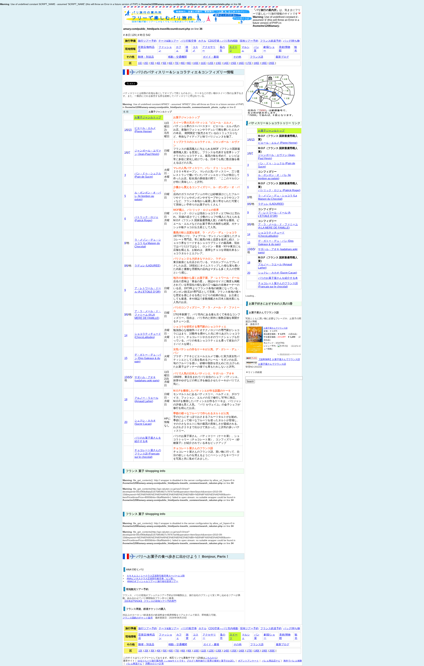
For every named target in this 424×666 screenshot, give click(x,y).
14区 (226, 63)
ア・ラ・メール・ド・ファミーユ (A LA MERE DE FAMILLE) (147, 314)
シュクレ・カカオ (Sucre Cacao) (277, 272)
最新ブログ (282, 56)
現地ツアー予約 (249, 40)
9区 (189, 63)
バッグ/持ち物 (291, 40)
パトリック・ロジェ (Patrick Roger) (279, 190)
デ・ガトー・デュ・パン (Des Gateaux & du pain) (147, 358)
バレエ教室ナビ (134, 663)
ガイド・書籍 (211, 56)
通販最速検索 (285, 354)
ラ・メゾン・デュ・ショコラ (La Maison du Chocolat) (147, 243)
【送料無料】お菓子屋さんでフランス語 (279, 359)
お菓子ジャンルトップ (147, 117)
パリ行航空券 (188, 40)
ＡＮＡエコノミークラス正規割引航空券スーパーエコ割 (156, 576)
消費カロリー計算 (154, 663)
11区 (203, 63)
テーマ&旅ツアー (168, 40)
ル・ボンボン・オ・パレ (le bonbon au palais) (147, 196)
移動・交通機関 (177, 56)
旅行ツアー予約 (147, 40)
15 (130, 129)
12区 (211, 63)
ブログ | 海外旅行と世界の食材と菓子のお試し (211, 661)
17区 (249, 63)
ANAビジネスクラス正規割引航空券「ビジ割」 (151, 578)
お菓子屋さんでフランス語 (276, 328)
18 (125, 399)
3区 (152, 63)
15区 (234, 63)
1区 (140, 63)
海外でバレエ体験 (292, 661)
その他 (237, 56)
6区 (171, 63)
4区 (158, 63)
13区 (218, 63)
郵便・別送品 (146, 56)
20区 (272, 63)
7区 (177, 63)
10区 (196, 63)
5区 (164, 63)
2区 (146, 63)
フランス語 (256, 56)
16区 (241, 63)
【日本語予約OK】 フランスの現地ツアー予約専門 (150, 601)
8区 (183, 63)
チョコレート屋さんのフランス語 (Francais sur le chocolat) (147, 453)
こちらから (211, 658)
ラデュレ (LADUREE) (147, 265)
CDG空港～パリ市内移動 (223, 40)
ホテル (202, 40)
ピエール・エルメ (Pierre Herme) (277, 142)
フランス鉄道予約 (270, 40)
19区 (264, 63)
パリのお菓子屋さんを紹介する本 (278, 278)
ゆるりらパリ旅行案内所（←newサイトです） (162, 661)
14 (125, 335)
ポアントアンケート (248, 661)
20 (125, 422)
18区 (256, 63)
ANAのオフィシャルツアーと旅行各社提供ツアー (152, 581)
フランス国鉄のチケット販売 (138, 618)
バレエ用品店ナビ (271, 661)
